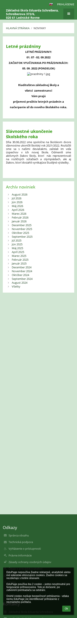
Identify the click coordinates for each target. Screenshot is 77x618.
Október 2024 (20, 275)
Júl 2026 (16, 198)
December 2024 (21, 267)
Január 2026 (19, 221)
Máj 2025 (17, 248)
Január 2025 (19, 263)
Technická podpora (21, 542)
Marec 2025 (19, 256)
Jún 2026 (17, 202)
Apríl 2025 (18, 252)
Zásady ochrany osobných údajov (30, 562)
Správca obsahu (19, 535)
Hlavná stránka (18, 28)
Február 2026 (20, 217)
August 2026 (19, 194)
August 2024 (19, 283)
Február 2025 (20, 260)
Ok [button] (66, 608)
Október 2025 (20, 233)
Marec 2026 (19, 214)
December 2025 (21, 225)
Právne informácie (20, 555)
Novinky (40, 28)
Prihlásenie (65, 4)
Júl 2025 (16, 240)
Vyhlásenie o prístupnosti (25, 548)
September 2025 (22, 237)
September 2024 (22, 279)
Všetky (16, 286)
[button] (51, 4)
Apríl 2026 (18, 210)
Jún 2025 (17, 244)
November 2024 (22, 271)
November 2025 (22, 229)
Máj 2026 (17, 206)
